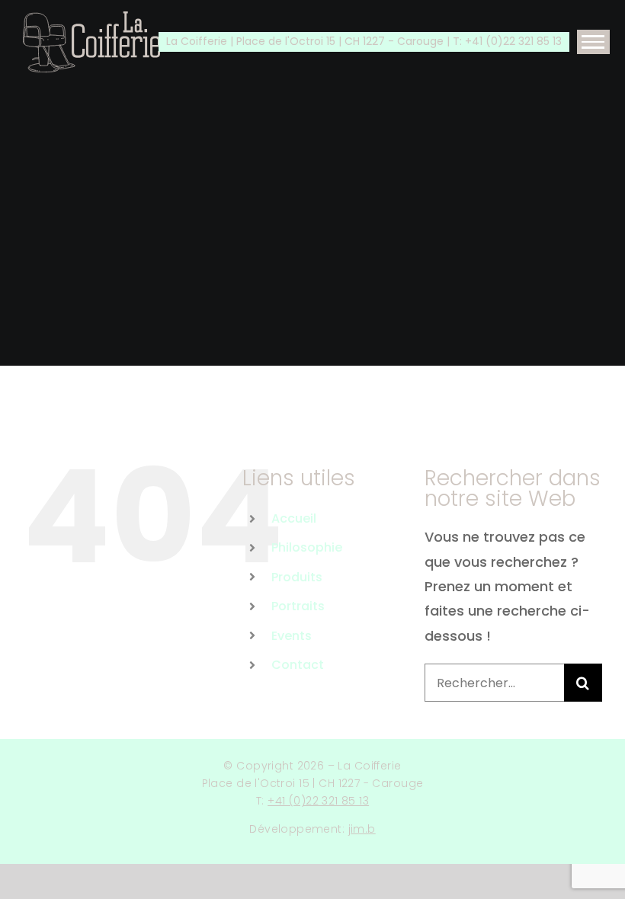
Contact (297, 664)
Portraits (298, 606)
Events (291, 636)
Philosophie (306, 547)
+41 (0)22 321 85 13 (318, 800)
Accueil (293, 518)
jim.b (362, 829)
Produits (296, 577)
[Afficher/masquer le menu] (593, 41)
